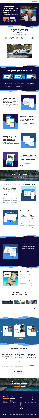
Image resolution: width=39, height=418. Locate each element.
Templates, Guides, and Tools (33, 402)
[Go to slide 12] (22, 338)
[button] (9, 1)
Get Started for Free (34, 1)
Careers (21, 403)
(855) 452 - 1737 (4, 401)
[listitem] (7, 330)
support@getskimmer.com (13, 402)
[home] (5, 1)
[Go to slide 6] (19, 338)
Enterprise (16, 1)
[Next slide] (37, 331)
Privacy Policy (35, 414)
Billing (31, 398)
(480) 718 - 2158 (11, 401)
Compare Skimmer (27, 401)
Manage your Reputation (21, 397)
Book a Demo (23, 177)
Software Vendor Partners (21, 408)
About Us (21, 405)
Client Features (32, 397)
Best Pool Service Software (27, 402)
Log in (30, 1)
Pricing (19, 1)
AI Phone (32, 399)
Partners (21, 407)
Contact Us (21, 402)
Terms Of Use (31, 414)
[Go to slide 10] (21, 338)
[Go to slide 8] (20, 338)
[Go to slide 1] (17, 338)
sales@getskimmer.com (5, 402)
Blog (31, 401)
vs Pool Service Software (27, 408)
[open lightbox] (7, 329)
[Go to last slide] (1, 331)
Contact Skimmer (19, 373)
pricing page (18, 357)
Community (21, 401)
